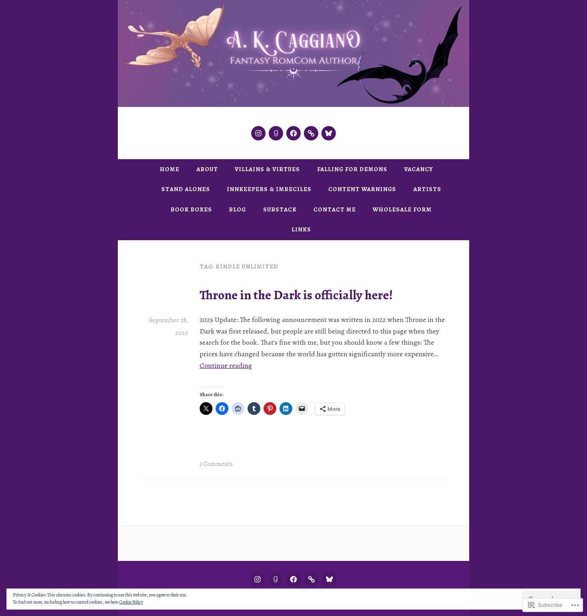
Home (169, 169)
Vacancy (418, 169)
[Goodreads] (276, 133)
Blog (237, 209)
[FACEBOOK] (293, 579)
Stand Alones (185, 189)
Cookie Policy (131, 602)
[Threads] (311, 133)
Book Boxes (191, 209)
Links (301, 229)
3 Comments (216, 464)
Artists (427, 189)
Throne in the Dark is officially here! (296, 295)
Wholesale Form (402, 209)
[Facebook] (293, 133)
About (207, 169)
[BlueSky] (329, 133)
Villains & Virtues (267, 169)
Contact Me (334, 209)
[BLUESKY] (329, 579)
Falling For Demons (352, 169)
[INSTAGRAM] (258, 579)
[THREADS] (311, 579)
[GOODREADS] (276, 579)
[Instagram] (258, 133)
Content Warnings (362, 189)
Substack (280, 209)
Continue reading (226, 365)
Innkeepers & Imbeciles (269, 189)
